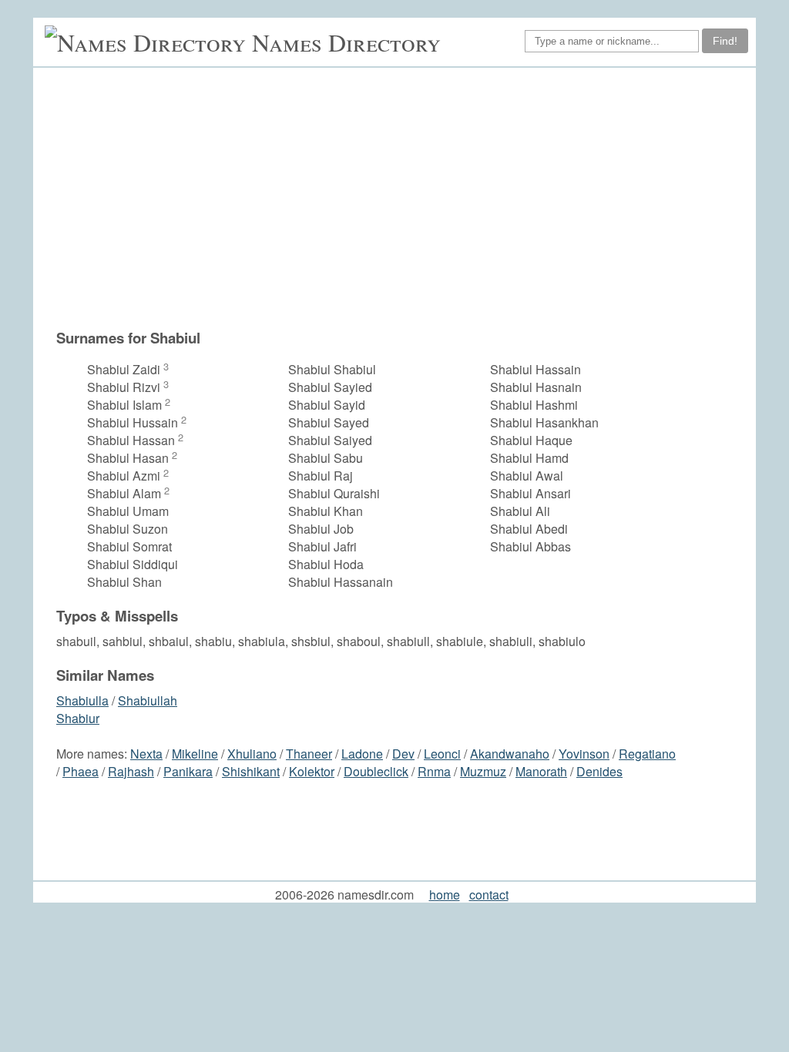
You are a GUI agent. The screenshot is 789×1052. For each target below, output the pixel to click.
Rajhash (131, 771)
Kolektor (311, 771)
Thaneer (309, 753)
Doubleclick (376, 771)
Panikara (188, 771)
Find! (725, 41)
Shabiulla (82, 700)
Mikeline (195, 753)
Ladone (362, 753)
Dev (403, 753)
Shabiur (77, 718)
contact (489, 894)
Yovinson (584, 753)
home (444, 894)
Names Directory (346, 42)
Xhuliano (252, 753)
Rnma (434, 771)
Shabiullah (147, 700)
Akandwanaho (509, 753)
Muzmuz (483, 771)
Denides (599, 771)
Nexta (146, 753)
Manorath (541, 771)
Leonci (442, 753)
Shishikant (251, 771)
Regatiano (647, 753)
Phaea (80, 771)
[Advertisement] (367, 205)
